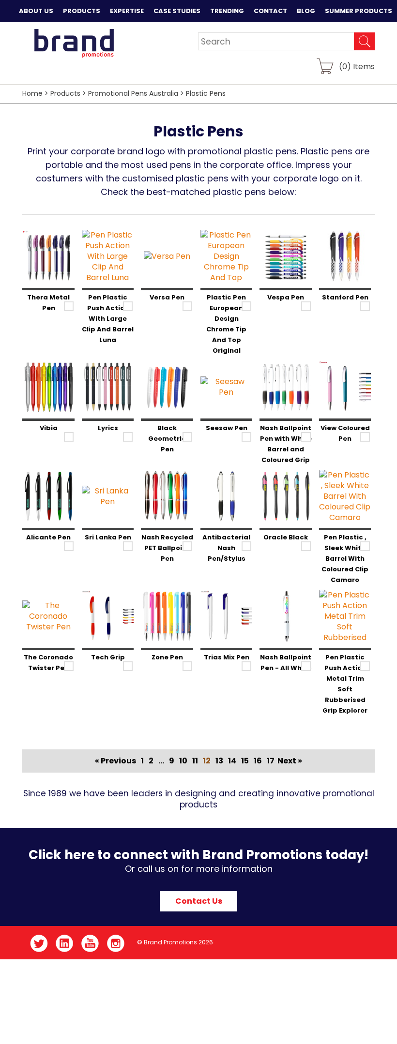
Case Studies (176, 10)
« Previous (115, 760)
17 (271, 760)
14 (232, 760)
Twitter (39, 943)
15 (245, 760)
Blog (306, 10)
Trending (227, 10)
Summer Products (358, 10)
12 (207, 760)
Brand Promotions (73, 43)
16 (258, 760)
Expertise (127, 10)
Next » (289, 760)
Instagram (116, 943)
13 (219, 760)
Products (81, 10)
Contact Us (198, 901)
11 (195, 760)
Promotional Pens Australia (133, 93)
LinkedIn (65, 943)
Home (32, 93)
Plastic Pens (206, 93)
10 (183, 760)
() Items (357, 66)
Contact (270, 10)
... (161, 760)
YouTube (90, 943)
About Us (36, 10)
